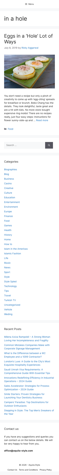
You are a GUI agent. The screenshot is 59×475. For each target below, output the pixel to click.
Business (9, 178)
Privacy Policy (46, 470)
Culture (8, 192)
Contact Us (12, 470)
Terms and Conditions (28, 470)
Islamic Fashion (12, 253)
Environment (11, 206)
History (8, 234)
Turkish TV (10, 300)
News (7, 267)
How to (8, 244)
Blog (6, 174)
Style (7, 276)
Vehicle (8, 309)
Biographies (10, 169)
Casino (8, 183)
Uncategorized (12, 304)
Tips (6, 290)
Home (7, 239)
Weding (8, 314)
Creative (8, 188)
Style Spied (10, 281)
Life (6, 258)
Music (7, 262)
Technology (10, 286)
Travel (7, 295)
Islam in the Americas (16, 248)
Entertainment (12, 202)
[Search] (49, 145)
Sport (7, 272)
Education (9, 197)
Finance (8, 216)
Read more (42, 120)
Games (8, 225)
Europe (8, 211)
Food (10, 129)
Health (7, 230)
